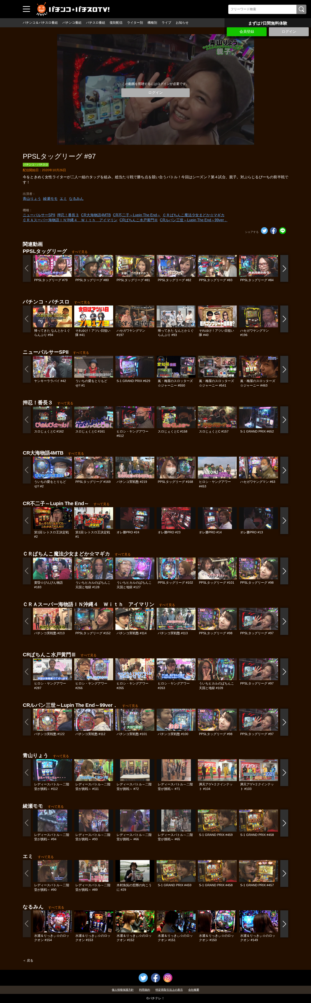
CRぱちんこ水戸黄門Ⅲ (139, 220)
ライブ (166, 22)
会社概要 (193, 989)
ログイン (289, 31)
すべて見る (80, 252)
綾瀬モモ (50, 199)
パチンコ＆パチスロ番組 (40, 22)
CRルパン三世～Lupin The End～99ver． (193, 220)
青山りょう (32, 199)
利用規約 (144, 989)
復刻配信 (116, 22)
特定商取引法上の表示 (169, 989)
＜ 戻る (28, 960)
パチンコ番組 (72, 22)
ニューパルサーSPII (39, 215)
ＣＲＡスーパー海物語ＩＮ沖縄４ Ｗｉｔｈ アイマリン (70, 220)
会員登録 (247, 31)
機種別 (152, 22)
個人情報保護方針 (123, 989)
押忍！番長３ (68, 215)
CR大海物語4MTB (96, 215)
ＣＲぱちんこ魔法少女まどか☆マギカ (193, 215)
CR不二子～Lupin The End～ (137, 215)
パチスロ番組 (95, 22)
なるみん (76, 199)
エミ (63, 199)
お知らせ (182, 22)
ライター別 (135, 22)
